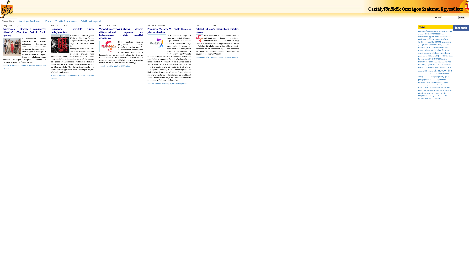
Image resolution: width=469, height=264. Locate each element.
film (432, 42)
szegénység (435, 85)
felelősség (422, 42)
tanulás (437, 87)
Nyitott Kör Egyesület (178, 83)
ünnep (439, 98)
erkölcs (421, 39)
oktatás (430, 71)
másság (213, 57)
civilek (444, 31)
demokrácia (421, 34)
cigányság (439, 31)
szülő (420, 87)
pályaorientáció (433, 79)
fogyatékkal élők (202, 57)
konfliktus (444, 59)
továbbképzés (448, 90)
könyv (420, 65)
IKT (432, 47)
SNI (428, 82)
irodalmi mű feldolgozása (434, 50)
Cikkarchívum (8, 21)
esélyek (445, 39)
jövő (429, 56)
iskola (420, 53)
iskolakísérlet (427, 53)
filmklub (438, 42)
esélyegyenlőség (434, 39)
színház (448, 85)
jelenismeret (421, 56)
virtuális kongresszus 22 (433, 96)
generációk (446, 42)
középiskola (421, 67)
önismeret (435, 98)
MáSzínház (125, 66)
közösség (429, 67)
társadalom (422, 93)
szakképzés (439, 82)
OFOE (425, 71)
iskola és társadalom (441, 53)
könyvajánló (427, 64)
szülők (425, 87)
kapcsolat (433, 56)
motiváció (436, 67)
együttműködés (433, 37)
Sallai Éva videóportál (91, 21)
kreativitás (437, 62)
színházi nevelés (28, 66)
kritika (443, 62)
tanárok (429, 90)
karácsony (450, 56)
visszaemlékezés (444, 96)
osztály (430, 74)
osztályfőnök (436, 74)
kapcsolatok (441, 56)
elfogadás (442, 36)
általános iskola (423, 98)
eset (425, 39)
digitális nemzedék (433, 34)
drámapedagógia (423, 37)
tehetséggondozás (437, 90)
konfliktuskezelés (425, 62)
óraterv (430, 98)
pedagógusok (423, 80)
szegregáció (428, 85)
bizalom (433, 31)
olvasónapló (425, 74)
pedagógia (434, 77)
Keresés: (438, 17)
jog (426, 56)
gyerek (420, 44)
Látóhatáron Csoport (76, 76)
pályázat (117, 66)
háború (6, 66)
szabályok (432, 82)
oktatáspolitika (442, 70)
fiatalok (429, 42)
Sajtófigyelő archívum (29, 21)
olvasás (420, 74)
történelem (430, 93)
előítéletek (448, 36)
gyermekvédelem (435, 45)
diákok (443, 34)
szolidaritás (15, 66)
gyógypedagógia (445, 44)
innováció (437, 47)
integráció (444, 47)
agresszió (422, 31)
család (449, 31)
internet (420, 50)
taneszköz (431, 87)
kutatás (448, 62)
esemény (165, 83)
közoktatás (447, 65)
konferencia (435, 58)
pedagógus (443, 76)
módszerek (447, 67)
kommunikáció (423, 59)
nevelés (420, 71)
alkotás (429, 31)
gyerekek (425, 45)
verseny (437, 93)
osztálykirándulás (427, 76)
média (441, 67)
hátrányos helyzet (424, 47)
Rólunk (47, 21)
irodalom (447, 50)
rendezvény (422, 82)
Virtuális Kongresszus (66, 21)
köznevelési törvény (438, 65)
